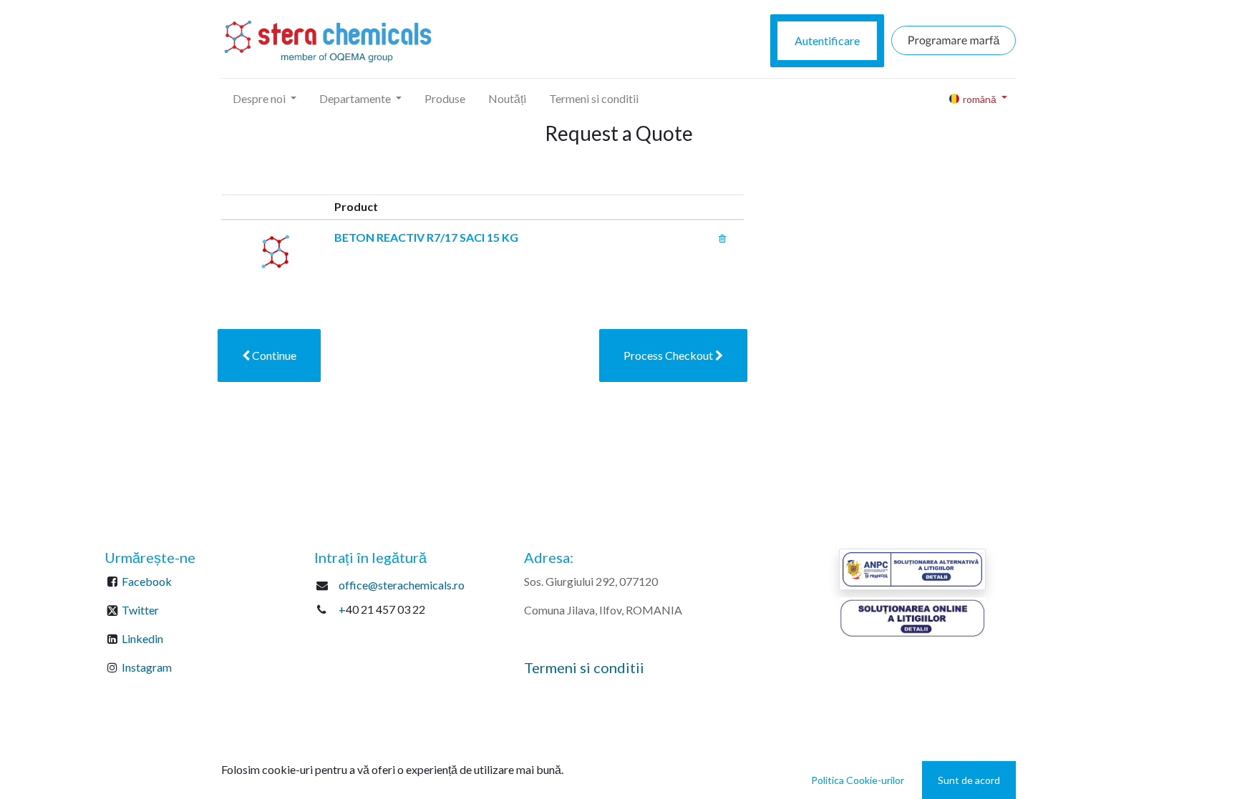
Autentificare (827, 40)
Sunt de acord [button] (969, 780)
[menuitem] (445, 98)
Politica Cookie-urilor (857, 780)
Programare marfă (954, 40)
